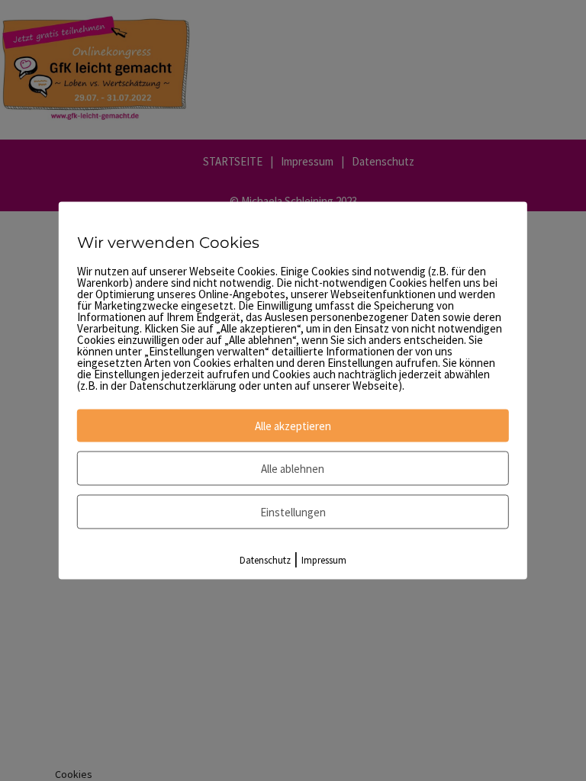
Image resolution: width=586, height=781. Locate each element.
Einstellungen (293, 512)
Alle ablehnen (292, 468)
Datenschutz (265, 560)
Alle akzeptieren (293, 426)
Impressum (323, 560)
